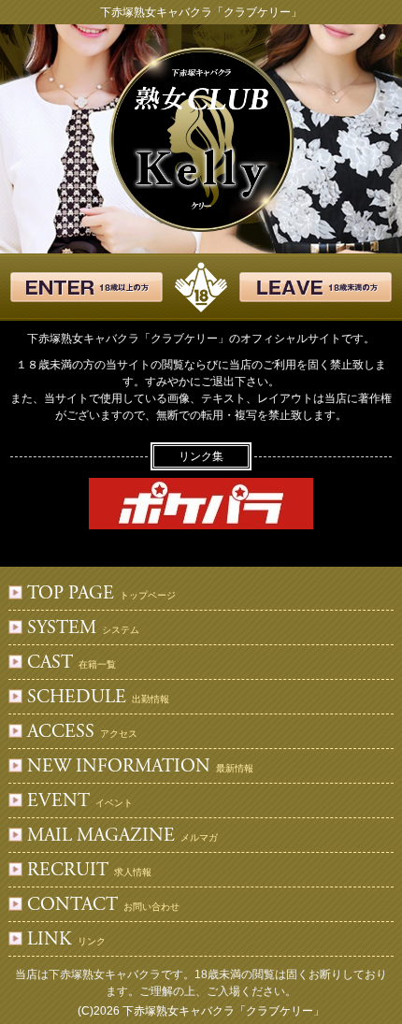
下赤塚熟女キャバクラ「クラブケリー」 (223, 1010)
